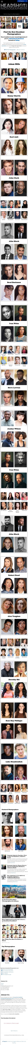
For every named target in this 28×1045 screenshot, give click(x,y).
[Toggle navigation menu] (2, 2)
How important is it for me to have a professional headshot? (13, 920)
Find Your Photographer (10, 49)
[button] (3, 956)
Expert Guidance (21, 49)
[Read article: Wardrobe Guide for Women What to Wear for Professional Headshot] (17, 870)
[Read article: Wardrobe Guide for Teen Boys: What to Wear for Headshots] (17, 859)
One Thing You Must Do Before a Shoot (12, 940)
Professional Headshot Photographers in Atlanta (10, 900)
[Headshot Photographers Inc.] (14, 6)
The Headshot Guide (7, 974)
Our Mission (5, 973)
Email (2, 984)
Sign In (12, 1030)
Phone (2, 983)
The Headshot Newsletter (8, 970)
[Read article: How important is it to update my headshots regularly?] (17, 879)
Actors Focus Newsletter (8, 969)
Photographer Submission (8, 972)
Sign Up (15, 1030)
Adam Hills (14, 64)
